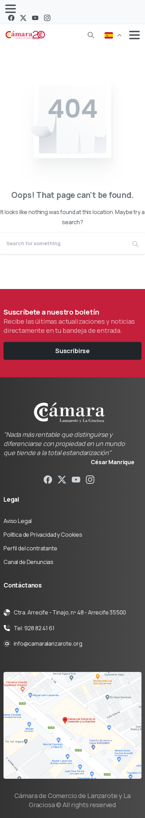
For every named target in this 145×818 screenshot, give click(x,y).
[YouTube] (35, 18)
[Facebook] (11, 18)
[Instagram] (47, 18)
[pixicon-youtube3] (76, 479)
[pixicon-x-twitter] (62, 479)
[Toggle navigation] (11, 9)
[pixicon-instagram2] (90, 479)
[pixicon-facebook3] (48, 479)
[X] (23, 18)
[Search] (90, 35)
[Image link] (72, 725)
